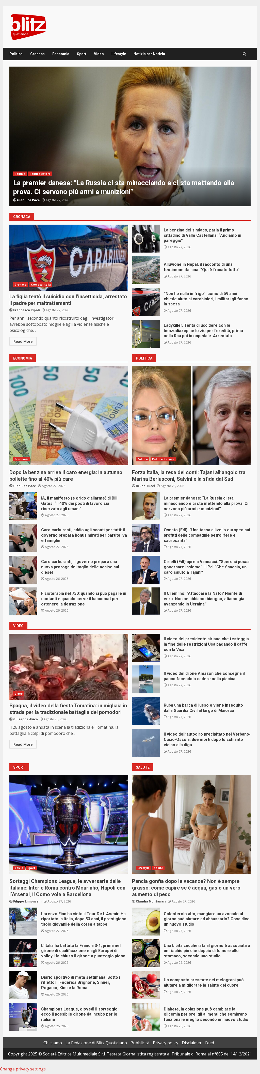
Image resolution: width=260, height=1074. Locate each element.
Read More (22, 341)
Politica (16, 54)
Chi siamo (52, 1043)
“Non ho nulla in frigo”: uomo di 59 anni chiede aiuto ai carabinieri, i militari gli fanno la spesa (146, 302)
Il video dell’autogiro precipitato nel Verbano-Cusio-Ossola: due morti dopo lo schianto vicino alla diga (146, 743)
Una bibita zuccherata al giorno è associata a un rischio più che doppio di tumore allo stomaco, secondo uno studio (146, 953)
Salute (158, 868)
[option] (130, 136)
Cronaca (37, 54)
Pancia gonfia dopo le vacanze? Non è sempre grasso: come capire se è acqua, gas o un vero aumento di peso (191, 824)
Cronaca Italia (41, 284)
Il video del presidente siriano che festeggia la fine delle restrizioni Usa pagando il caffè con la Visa (146, 648)
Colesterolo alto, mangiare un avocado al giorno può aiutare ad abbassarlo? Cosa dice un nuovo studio (146, 922)
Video (99, 54)
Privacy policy (165, 1043)
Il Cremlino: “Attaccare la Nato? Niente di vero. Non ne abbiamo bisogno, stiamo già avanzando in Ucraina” (146, 601)
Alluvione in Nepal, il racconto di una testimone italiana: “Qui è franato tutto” (146, 270)
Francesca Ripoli (26, 310)
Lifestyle (118, 54)
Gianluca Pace (28, 200)
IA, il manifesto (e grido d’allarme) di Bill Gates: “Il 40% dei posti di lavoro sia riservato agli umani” (23, 506)
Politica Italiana (41, 174)
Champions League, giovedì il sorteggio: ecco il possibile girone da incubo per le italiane (23, 1017)
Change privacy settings (23, 1069)
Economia (60, 54)
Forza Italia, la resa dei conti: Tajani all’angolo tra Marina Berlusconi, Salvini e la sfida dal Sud (191, 415)
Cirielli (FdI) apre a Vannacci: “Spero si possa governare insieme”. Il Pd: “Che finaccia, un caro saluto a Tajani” (146, 570)
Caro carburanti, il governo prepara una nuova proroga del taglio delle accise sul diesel (23, 570)
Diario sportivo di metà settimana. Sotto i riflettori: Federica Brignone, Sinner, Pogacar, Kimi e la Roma (23, 985)
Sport (81, 54)
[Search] (244, 54)
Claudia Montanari (151, 901)
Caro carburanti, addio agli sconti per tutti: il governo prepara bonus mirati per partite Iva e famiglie (23, 538)
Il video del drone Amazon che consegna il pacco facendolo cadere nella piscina (146, 679)
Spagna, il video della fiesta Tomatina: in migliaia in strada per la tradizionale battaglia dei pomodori (68, 667)
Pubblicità (140, 1043)
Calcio (19, 868)
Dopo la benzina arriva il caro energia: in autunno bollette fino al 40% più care (68, 415)
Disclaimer (192, 1043)
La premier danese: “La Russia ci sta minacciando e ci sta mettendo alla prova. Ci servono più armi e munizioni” (146, 506)
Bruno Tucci (145, 486)
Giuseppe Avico (25, 719)
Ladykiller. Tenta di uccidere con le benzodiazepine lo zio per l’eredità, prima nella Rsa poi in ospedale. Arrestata (146, 334)
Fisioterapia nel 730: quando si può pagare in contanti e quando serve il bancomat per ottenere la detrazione (23, 601)
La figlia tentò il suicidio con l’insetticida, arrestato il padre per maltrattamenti (68, 258)
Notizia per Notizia (149, 54)
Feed (209, 1043)
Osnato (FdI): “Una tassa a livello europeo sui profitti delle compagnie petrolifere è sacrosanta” (130, 136)
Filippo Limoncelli (27, 901)
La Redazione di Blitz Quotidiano (96, 1043)
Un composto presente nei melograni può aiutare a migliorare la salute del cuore (146, 985)
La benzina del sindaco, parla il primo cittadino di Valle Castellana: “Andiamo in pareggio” (146, 239)
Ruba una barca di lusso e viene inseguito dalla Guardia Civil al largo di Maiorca (146, 711)
